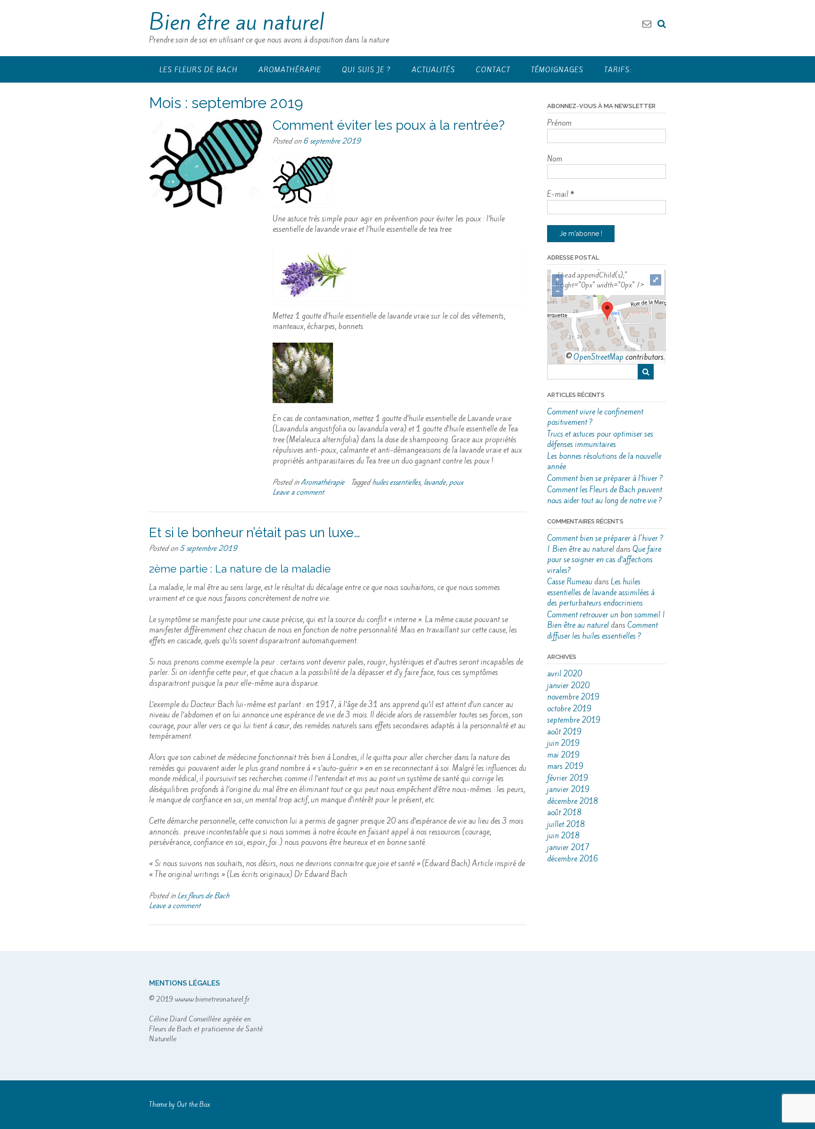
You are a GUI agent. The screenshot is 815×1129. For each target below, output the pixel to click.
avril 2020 (564, 674)
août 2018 (564, 812)
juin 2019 (563, 743)
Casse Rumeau (569, 582)
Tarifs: (618, 70)
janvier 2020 (568, 686)
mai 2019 (563, 755)
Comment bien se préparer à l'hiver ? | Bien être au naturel (605, 543)
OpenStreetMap (599, 357)
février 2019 (567, 778)
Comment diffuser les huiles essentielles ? (602, 630)
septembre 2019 (573, 720)
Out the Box (193, 1104)
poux (456, 482)
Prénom (559, 123)
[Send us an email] (646, 23)
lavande (435, 482)
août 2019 (564, 732)
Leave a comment (298, 492)
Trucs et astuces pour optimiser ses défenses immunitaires (600, 439)
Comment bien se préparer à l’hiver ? (605, 478)
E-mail (560, 194)
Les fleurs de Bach (198, 70)
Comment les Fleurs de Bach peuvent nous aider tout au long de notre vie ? (604, 495)
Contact (493, 70)
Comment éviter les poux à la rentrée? (389, 125)
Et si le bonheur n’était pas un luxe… (254, 532)
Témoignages (557, 70)
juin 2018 (563, 836)
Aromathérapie (289, 70)
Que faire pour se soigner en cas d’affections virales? (604, 559)
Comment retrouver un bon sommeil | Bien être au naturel (606, 620)
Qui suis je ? (366, 70)
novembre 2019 (573, 697)
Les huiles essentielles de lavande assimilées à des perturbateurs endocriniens (601, 592)
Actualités (433, 70)
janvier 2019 (568, 789)
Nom (554, 159)
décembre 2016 (572, 859)
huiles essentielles (396, 482)
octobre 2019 (569, 709)
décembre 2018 (572, 801)
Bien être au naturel (236, 22)
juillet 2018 (566, 824)
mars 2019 (565, 766)
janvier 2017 (568, 847)
